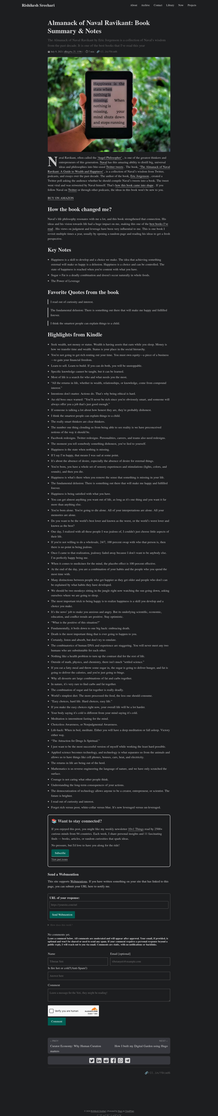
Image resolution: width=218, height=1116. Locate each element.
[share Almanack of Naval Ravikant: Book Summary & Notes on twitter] (91, 1061)
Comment (54, 985)
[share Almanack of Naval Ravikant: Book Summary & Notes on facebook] (113, 1061)
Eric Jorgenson (139, 176)
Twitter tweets (114, 167)
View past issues (59, 859)
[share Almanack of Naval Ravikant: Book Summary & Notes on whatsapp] (120, 1061)
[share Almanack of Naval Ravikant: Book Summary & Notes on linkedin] (99, 1061)
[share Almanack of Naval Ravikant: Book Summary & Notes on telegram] (127, 1061)
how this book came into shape (134, 185)
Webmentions (78, 881)
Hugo (120, 1111)
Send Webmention (62, 914)
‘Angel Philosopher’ (109, 157)
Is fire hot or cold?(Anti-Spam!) (67, 968)
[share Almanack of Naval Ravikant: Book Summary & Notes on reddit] (106, 1061)
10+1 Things (136, 829)
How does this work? (61, 925)
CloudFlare (129, 1111)
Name (51, 954)
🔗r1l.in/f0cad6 (107, 51)
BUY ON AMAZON (61, 198)
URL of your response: (65, 898)
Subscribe (60, 853)
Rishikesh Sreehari (38, 5)
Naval (103, 162)
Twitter (72, 190)
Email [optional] (120, 954)
